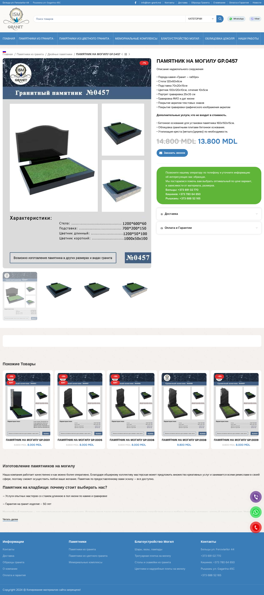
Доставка (182, 2)
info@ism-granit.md (151, 2)
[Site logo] (16, 18)
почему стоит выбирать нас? (78, 487)
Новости (257, 2)
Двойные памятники (60, 54)
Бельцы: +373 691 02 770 (182, 190)
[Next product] (129, 54)
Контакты (169, 2)
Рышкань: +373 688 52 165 (183, 198)
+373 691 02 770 (211, 556)
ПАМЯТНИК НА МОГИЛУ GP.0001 (28, 440)
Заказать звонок (174, 153)
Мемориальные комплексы (85, 562)
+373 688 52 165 (211, 575)
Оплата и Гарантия (239, 2)
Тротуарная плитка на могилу (153, 556)
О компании (219, 2)
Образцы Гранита (200, 2)
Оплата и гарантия (14, 575)
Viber (257, 18)
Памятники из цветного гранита (88, 556)
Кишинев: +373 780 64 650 (218, 562)
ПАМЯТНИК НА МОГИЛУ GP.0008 (184, 440)
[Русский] (5, 51)
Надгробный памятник (18, 512)
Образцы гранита (13, 562)
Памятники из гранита (30, 54)
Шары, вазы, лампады (148, 549)
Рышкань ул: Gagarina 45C (218, 569)
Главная (8, 54)
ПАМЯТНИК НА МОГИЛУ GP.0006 (132, 440)
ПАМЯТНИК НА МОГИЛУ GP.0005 (80, 440)
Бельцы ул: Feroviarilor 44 (16, 2)
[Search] (220, 18)
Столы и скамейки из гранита (153, 562)
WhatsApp (238, 18)
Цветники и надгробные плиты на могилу (160, 569)
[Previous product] (122, 54)
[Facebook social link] (135, 2)
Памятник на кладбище (25, 487)
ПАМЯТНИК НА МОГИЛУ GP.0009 (236, 440)
